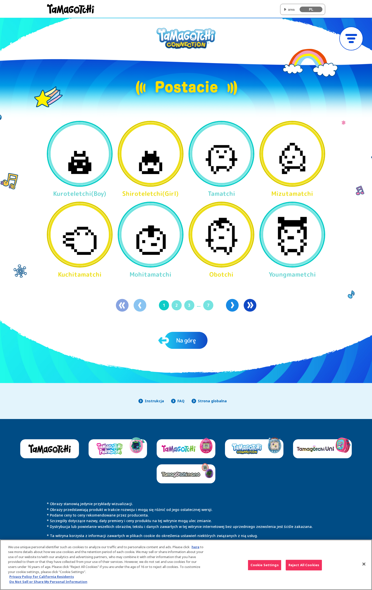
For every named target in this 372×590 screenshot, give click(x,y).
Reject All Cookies (303, 565)
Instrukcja (154, 400)
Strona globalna (212, 400)
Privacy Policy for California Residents (41, 576)
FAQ (180, 400)
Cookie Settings (265, 565)
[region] (186, 565)
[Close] (363, 564)
